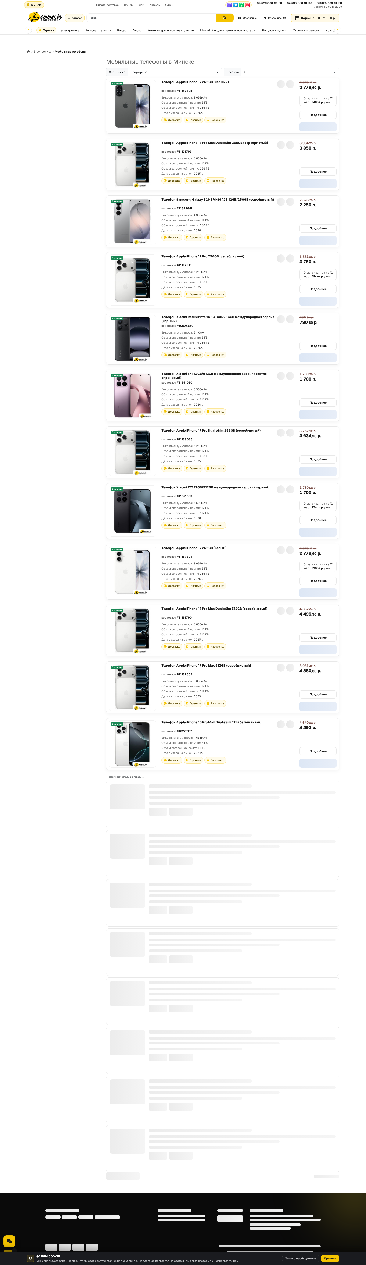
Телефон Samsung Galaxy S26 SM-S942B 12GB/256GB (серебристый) (217, 199)
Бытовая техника (98, 30)
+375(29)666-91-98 (268, 3)
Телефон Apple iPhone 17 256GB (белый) (194, 548)
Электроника (70, 30)
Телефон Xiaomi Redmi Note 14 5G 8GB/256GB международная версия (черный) (217, 319)
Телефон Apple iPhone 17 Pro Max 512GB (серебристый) (206, 665)
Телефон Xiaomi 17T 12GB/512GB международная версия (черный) (215, 487)
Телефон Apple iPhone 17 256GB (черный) (195, 82)
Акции (169, 5)
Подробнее (318, 115)
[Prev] (28, 30)
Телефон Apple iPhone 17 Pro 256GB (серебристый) (202, 256)
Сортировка (117, 72)
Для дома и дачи (274, 30)
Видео (121, 30)
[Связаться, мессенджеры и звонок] (9, 1241)
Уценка (48, 30)
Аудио (136, 30)
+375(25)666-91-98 (328, 3)
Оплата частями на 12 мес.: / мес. (318, 100)
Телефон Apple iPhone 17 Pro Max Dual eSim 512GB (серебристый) (214, 609)
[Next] (337, 30)
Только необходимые (300, 1258)
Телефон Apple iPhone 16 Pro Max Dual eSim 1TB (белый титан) (211, 722)
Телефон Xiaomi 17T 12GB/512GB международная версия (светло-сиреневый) (214, 376)
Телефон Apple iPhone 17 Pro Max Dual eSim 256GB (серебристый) (214, 143)
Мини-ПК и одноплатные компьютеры (227, 30)
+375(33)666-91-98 (298, 3)
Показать (232, 72)
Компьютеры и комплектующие (170, 30)
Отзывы (128, 5)
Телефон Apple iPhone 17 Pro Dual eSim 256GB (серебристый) (211, 430)
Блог (140, 5)
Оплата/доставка (107, 5)
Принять (330, 1258)
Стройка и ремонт (306, 30)
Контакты (154, 5)
